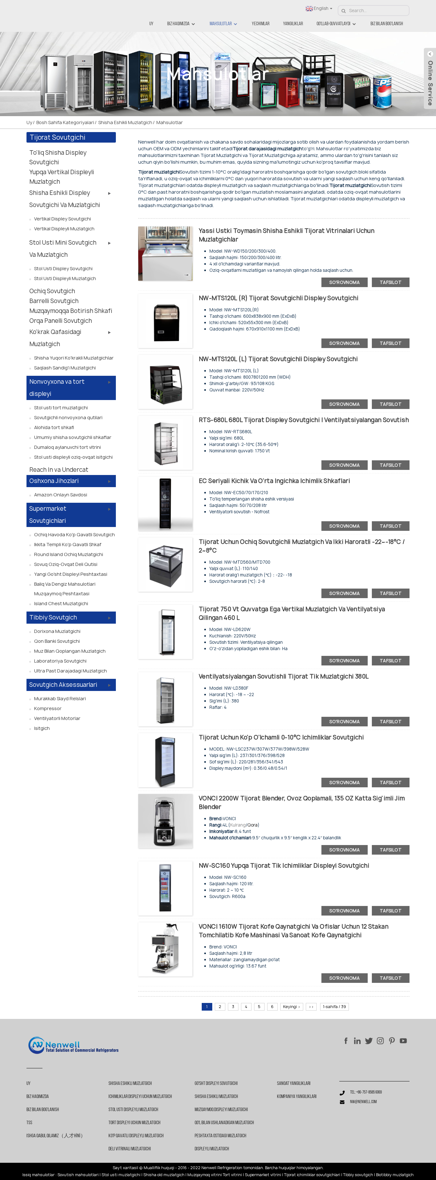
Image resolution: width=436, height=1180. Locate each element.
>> (311, 1006)
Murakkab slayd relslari (60, 698)
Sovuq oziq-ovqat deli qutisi (65, 564)
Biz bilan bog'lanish (387, 23)
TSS (29, 1122)
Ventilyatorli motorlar (57, 718)
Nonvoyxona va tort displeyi (57, 388)
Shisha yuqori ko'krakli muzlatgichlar (74, 358)
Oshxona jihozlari (54, 481)
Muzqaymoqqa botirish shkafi (70, 311)
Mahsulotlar (221, 23)
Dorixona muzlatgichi (57, 631)
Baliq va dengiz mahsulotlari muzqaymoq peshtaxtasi (64, 589)
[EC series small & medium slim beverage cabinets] (165, 503)
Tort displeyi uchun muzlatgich (135, 1122)
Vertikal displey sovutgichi (62, 219)
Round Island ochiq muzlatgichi (68, 554)
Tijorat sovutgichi (57, 137)
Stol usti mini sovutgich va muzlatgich (62, 249)
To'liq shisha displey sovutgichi (57, 157)
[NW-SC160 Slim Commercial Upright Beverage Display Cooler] (165, 888)
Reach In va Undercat (58, 470)
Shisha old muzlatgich (163, 1175)
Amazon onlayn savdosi (60, 495)
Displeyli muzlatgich (212, 1149)
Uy (151, 23)
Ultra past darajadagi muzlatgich (70, 671)
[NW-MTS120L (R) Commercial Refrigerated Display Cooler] (165, 320)
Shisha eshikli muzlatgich (125, 122)
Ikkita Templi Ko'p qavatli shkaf (67, 544)
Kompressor (48, 708)
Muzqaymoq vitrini (204, 1175)
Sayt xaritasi (125, 1168)
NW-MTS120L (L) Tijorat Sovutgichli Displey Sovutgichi (278, 359)
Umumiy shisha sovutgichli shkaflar (72, 437)
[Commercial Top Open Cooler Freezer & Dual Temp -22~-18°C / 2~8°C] (165, 564)
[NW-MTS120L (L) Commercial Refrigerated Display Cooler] (165, 381)
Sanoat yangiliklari (294, 1083)
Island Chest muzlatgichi (61, 603)
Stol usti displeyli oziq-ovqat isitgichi (73, 457)
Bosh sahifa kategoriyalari (65, 122)
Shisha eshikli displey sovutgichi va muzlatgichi (64, 199)
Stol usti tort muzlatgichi (61, 407)
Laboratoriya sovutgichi (60, 661)
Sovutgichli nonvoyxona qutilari (68, 417)
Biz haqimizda (178, 23)
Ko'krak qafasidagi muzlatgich (55, 338)
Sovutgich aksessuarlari (63, 685)
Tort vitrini (232, 1175)
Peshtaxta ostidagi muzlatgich (220, 1136)
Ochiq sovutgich (52, 291)
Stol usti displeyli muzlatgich (65, 278)
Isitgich (42, 728)
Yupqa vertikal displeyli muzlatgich (61, 177)
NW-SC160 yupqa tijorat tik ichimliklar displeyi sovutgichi (284, 866)
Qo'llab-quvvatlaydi (333, 23)
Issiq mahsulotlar (38, 1175)
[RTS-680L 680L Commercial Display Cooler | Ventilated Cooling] (165, 442)
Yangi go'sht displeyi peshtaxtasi (70, 574)
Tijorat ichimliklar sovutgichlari (312, 1175)
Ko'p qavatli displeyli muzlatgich (136, 1136)
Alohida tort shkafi (54, 427)
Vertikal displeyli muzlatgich (64, 229)
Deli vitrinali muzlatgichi (130, 1149)
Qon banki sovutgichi (57, 641)
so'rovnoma (344, 282)
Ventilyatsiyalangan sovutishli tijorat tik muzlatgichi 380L (284, 676)
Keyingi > (291, 1006)
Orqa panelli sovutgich (60, 321)
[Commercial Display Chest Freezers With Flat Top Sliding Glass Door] (165, 253)
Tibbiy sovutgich (53, 617)
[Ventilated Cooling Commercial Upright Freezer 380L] (165, 699)
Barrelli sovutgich (54, 301)
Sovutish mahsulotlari (78, 1175)
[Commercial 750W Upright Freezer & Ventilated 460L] (165, 631)
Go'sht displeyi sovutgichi (216, 1083)
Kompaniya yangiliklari (297, 1096)
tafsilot (391, 282)
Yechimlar (260, 23)
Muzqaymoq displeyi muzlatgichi (221, 1109)
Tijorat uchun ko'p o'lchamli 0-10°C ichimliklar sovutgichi (281, 737)
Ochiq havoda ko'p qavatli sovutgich (74, 534)
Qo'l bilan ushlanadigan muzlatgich (224, 1122)
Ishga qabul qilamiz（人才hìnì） (56, 1136)
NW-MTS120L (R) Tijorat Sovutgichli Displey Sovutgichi (278, 298)
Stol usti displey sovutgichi (63, 268)
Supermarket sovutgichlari (47, 515)
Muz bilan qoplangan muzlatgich (70, 651)
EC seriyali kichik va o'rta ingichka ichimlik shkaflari (274, 481)
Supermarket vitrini (263, 1175)
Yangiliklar (293, 23)
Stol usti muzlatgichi (120, 1175)
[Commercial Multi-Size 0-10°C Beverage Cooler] (165, 760)
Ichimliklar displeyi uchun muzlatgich (140, 1096)
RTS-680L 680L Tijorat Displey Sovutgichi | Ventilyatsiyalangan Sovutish (304, 420)
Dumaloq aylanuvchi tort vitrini (67, 447)
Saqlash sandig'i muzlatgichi (65, 368)
